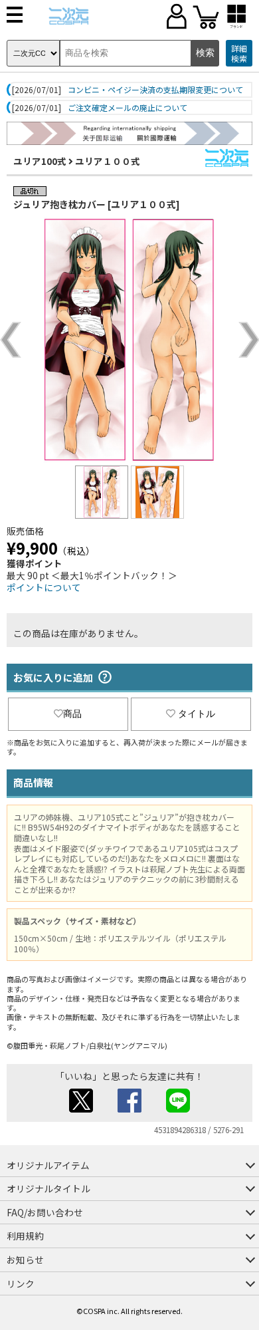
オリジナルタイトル (48, 1188)
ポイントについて (44, 587)
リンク (21, 1283)
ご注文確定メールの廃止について (127, 107)
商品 (72, 713)
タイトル (196, 713)
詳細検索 (239, 54)
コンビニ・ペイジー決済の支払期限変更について (155, 89)
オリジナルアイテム (48, 1165)
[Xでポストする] (81, 1108)
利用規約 (25, 1235)
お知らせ (25, 1259)
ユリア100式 (39, 161)
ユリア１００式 (107, 161)
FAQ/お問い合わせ (45, 1212)
